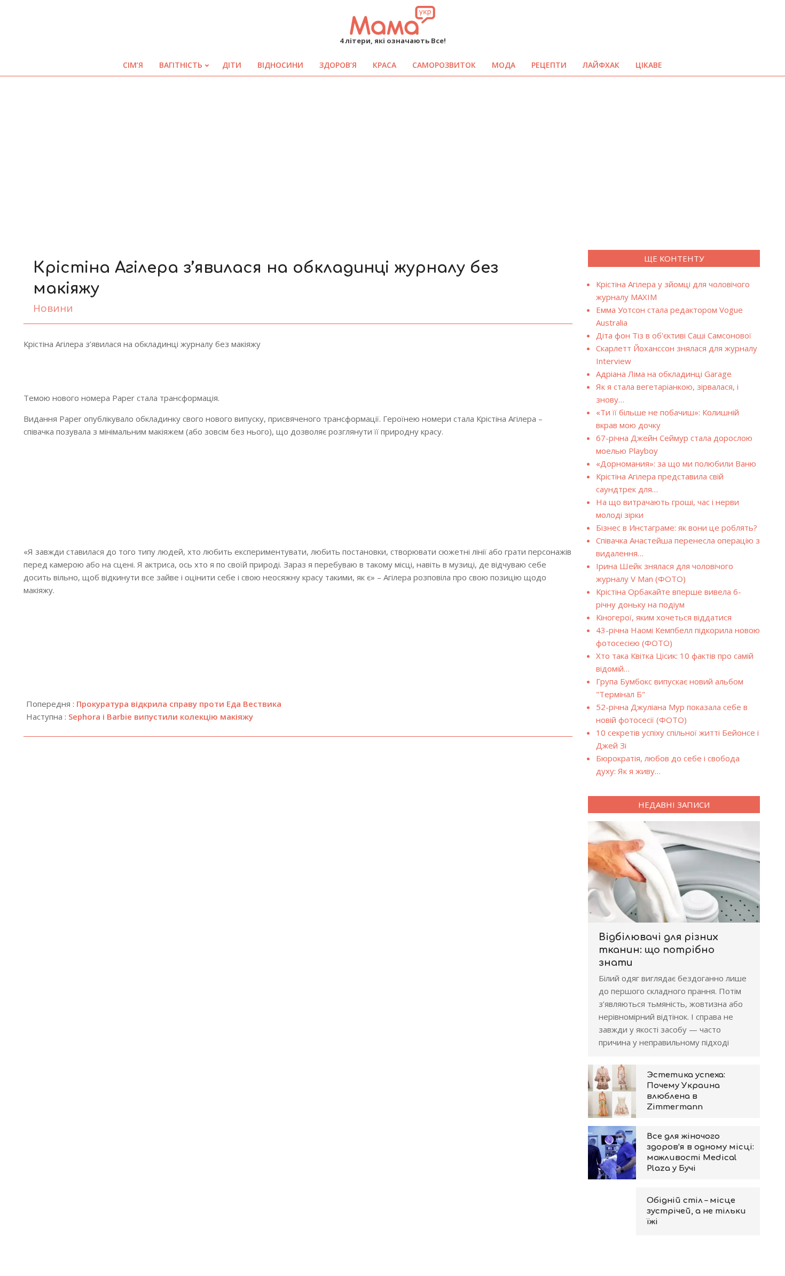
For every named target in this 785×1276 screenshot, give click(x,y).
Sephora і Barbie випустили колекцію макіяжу (160, 716)
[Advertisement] (392, 156)
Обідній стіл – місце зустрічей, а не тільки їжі (696, 1211)
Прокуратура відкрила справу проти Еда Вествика (178, 703)
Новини (53, 308)
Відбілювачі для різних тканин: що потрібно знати (658, 950)
